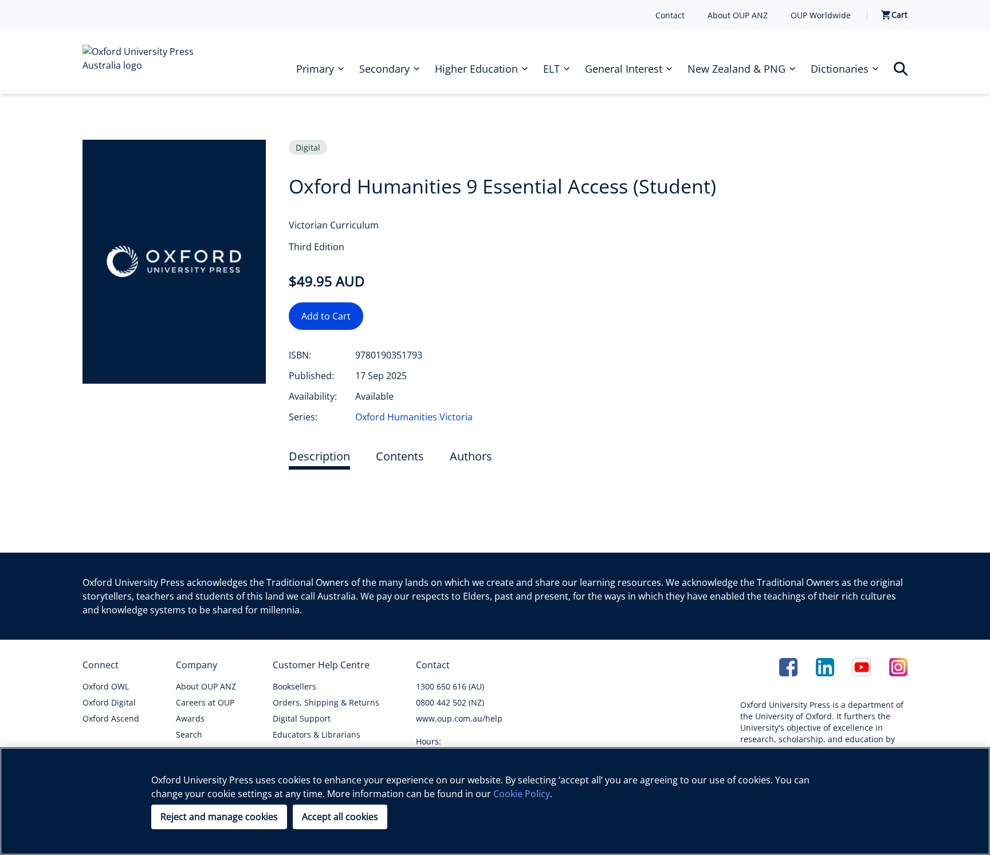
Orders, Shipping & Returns (326, 702)
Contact (670, 15)
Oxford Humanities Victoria (414, 417)
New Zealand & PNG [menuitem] (736, 69)
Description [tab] (319, 456)
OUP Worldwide (821, 15)
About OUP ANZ (738, 15)
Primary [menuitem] (315, 69)
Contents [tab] (400, 456)
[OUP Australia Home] (146, 62)
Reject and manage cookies (219, 816)
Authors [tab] (471, 456)
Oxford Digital (109, 702)
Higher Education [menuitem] (476, 69)
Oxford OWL (105, 686)
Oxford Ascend (110, 718)
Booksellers (294, 686)
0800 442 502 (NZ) (450, 702)
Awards (190, 718)
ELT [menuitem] (551, 69)
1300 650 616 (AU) (450, 686)
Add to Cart (326, 316)
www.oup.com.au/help (459, 718)
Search (189, 734)
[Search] (900, 69)
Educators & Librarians (316, 734)
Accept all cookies (340, 816)
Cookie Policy (521, 793)
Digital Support (302, 718)
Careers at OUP (205, 702)
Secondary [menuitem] (384, 69)
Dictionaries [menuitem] (840, 69)
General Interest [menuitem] (623, 69)
